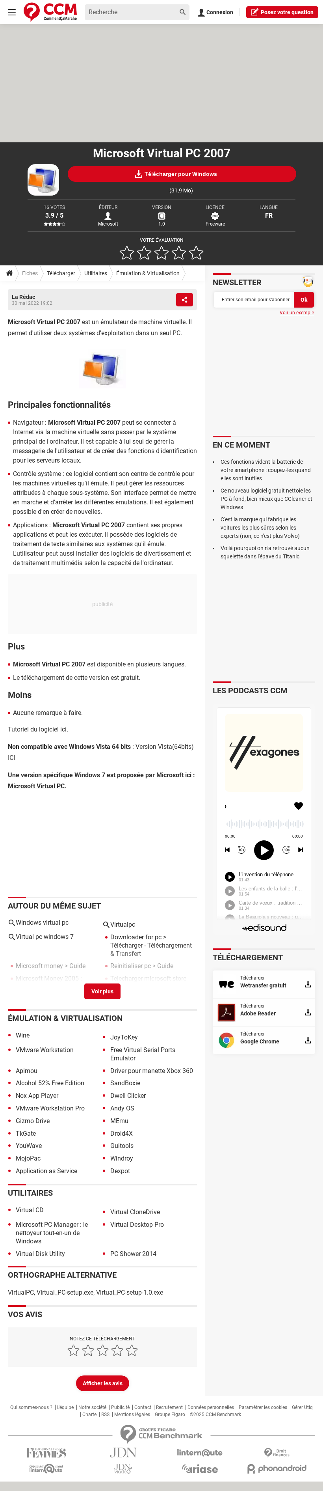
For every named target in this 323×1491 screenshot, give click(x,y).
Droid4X (121, 1133)
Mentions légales (132, 1414)
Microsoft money (39, 966)
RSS (105, 1414)
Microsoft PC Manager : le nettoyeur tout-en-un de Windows (52, 1233)
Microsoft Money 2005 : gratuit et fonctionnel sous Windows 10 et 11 (52, 987)
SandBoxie (125, 1083)
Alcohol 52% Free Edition (50, 1083)
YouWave (29, 1146)
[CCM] (50, 12)
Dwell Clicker (128, 1095)
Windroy (121, 1158)
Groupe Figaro (170, 1414)
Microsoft (108, 224)
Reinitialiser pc (130, 966)
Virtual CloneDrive (135, 1212)
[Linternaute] (200, 1453)
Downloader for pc (136, 937)
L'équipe (65, 1407)
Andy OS (122, 1108)
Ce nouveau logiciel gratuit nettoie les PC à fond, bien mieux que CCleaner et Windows (266, 498)
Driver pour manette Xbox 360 (151, 1071)
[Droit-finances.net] (276, 1453)
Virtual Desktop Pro (137, 1224)
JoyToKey (124, 1037)
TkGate (26, 1133)
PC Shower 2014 (133, 1254)
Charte (89, 1414)
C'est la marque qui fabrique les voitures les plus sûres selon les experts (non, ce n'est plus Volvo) (260, 527)
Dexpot (120, 1171)
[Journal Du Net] (123, 1452)
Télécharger (61, 273)
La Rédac (23, 297)
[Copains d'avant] (46, 1469)
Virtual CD (30, 1210)
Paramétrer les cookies (263, 1407)
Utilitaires (95, 273)
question (287, 12)
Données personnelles (210, 1407)
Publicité (120, 1407)
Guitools (122, 1146)
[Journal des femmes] (46, 1453)
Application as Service (46, 1171)
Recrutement (169, 1407)
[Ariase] (200, 1468)
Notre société (92, 1407)
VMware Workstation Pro (50, 1108)
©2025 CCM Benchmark (215, 1414)
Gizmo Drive (33, 1121)
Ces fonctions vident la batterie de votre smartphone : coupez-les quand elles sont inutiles (266, 470)
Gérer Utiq (302, 1407)
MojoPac (28, 1158)
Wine (23, 1035)
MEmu (119, 1121)
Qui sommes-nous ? (31, 1407)
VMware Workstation (45, 1050)
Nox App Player (37, 1095)
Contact (142, 1407)
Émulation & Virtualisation (148, 273)
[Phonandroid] (276, 1469)
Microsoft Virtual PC (36, 786)
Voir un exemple (297, 312)
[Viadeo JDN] (123, 1469)
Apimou (26, 1071)
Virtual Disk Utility (40, 1254)
